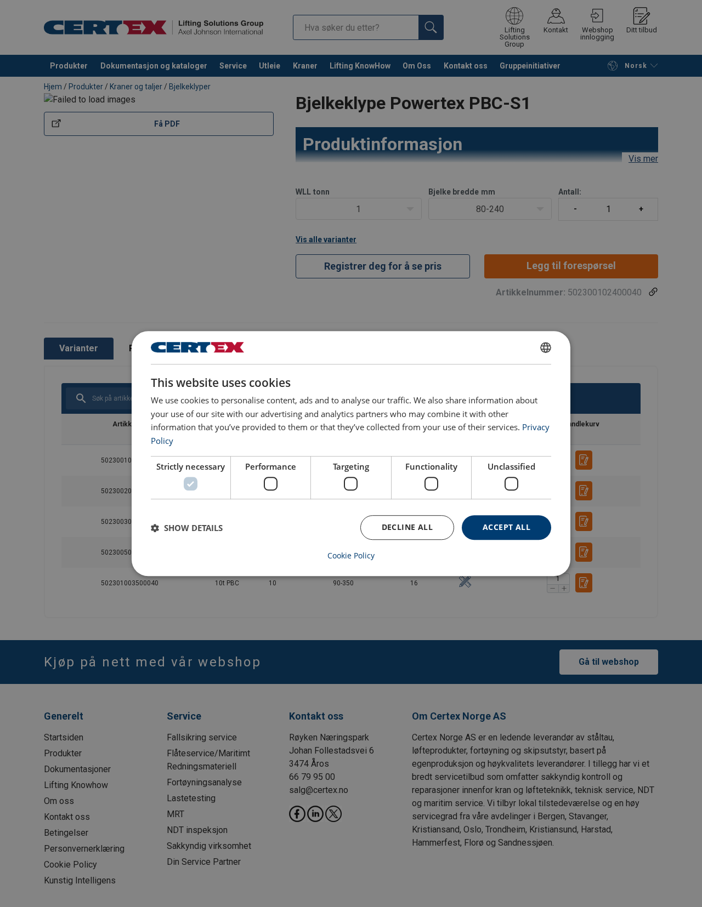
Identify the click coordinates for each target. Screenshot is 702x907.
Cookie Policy (351, 556)
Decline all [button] (407, 527)
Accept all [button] (506, 527)
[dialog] (351, 454)
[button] (187, 528)
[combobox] (545, 347)
